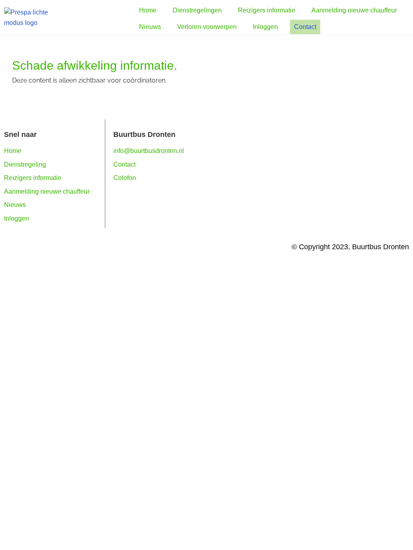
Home (12, 150)
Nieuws (15, 204)
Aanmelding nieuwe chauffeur (47, 191)
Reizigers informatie (32, 177)
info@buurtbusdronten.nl (148, 150)
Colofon (124, 177)
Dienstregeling (25, 164)
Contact (124, 164)
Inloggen (16, 218)
